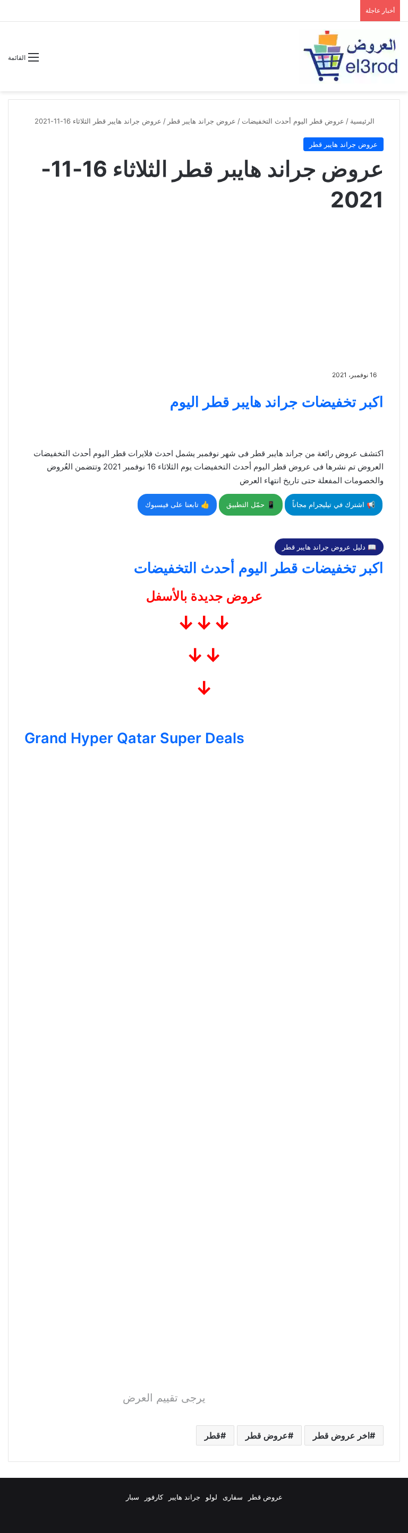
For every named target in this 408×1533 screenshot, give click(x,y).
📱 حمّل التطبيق (250, 504)
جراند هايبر (184, 1497)
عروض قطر (266, 1435)
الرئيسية (363, 121)
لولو (211, 1497)
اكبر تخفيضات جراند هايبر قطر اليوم (277, 402)
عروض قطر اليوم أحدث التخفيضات (293, 121)
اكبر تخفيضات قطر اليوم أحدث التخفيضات (259, 568)
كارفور (153, 1497)
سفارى (233, 1497)
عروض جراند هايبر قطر (201, 121)
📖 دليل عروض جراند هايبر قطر (329, 547)
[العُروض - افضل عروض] (349, 56)
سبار (132, 1497)
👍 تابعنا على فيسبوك (177, 504)
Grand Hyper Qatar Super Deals (134, 738)
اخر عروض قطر (341, 1435)
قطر (212, 1435)
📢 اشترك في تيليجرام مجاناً (333, 504)
